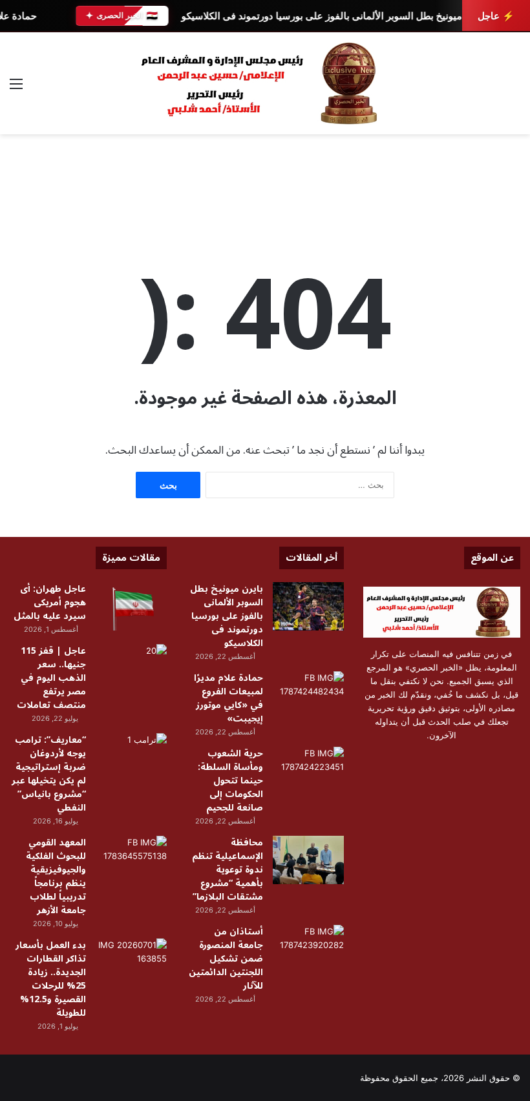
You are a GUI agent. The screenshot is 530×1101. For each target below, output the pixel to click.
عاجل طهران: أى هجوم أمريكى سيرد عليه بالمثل (50, 602)
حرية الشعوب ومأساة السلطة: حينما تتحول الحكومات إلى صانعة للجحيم (230, 780)
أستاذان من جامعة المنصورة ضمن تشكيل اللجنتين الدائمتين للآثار (226, 958)
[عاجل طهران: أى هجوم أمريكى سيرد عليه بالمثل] (131, 606)
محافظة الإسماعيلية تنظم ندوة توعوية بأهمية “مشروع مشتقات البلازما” (227, 869)
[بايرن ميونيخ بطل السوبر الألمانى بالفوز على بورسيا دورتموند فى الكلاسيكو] (308, 606)
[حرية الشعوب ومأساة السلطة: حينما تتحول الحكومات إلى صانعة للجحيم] (308, 771)
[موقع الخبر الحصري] (265, 83)
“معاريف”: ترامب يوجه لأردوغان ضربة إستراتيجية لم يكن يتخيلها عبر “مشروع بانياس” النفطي (49, 774)
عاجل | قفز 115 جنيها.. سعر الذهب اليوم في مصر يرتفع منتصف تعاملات (51, 677)
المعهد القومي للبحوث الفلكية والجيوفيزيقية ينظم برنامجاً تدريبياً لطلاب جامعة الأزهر (56, 876)
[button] (510, 198)
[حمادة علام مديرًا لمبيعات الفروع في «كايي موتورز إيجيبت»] (308, 695)
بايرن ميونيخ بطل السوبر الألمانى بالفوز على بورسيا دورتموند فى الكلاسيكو (331, 15)
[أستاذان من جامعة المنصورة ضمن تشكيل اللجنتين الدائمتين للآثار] (308, 949)
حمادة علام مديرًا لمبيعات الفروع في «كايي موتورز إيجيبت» (228, 698)
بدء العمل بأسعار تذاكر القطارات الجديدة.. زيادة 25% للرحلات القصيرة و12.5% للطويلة (51, 979)
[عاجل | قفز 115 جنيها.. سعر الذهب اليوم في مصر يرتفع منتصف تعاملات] (131, 668)
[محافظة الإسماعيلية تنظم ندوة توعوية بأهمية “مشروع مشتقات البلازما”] (308, 860)
